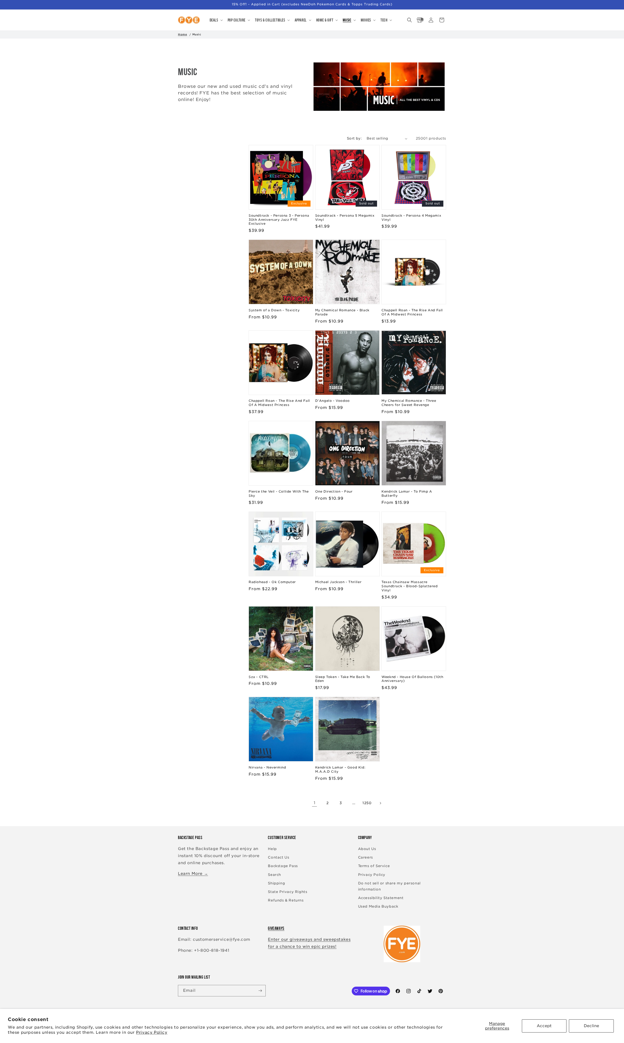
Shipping (276, 883)
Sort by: (354, 138)
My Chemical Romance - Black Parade (342, 312)
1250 (366, 803)
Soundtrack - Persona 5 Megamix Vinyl (345, 218)
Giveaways (276, 928)
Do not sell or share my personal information (389, 886)
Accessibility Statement (381, 898)
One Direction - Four (334, 491)
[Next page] (380, 803)
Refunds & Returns (285, 900)
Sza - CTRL (259, 677)
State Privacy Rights (287, 892)
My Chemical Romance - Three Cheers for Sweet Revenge (408, 403)
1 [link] (314, 802)
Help (272, 849)
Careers (365, 857)
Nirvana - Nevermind (267, 767)
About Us (367, 849)
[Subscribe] (260, 990)
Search (274, 875)
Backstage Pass (283, 866)
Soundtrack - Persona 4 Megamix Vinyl (411, 218)
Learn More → (193, 873)
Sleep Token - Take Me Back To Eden (342, 679)
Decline (591, 1025)
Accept (544, 1025)
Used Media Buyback (378, 906)
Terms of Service (374, 866)
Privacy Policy (151, 1032)
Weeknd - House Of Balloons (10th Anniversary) (412, 679)
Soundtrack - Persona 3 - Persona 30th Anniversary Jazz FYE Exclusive (279, 220)
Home (182, 34)
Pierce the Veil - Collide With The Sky (279, 493)
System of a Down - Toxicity (274, 310)
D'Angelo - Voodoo (332, 401)
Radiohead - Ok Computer (272, 582)
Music (196, 34)
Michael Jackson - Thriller (338, 582)
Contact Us (278, 857)
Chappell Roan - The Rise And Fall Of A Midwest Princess (412, 312)
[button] (216, 20)
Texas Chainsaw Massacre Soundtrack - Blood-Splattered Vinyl (409, 586)
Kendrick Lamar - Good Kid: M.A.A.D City (340, 769)
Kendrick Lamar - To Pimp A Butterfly (406, 493)
